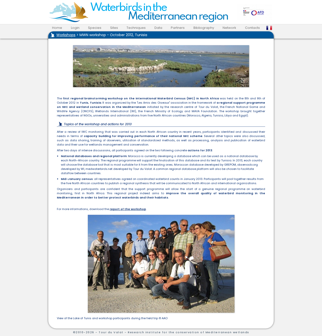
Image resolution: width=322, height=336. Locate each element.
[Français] (269, 28)
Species (94, 27)
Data (158, 27)
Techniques (136, 27)
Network (229, 27)
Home (57, 27)
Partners (178, 27)
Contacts (252, 27)
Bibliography (203, 27)
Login (75, 27)
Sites (114, 27)
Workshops (65, 34)
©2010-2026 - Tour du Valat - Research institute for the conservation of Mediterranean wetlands (161, 332)
